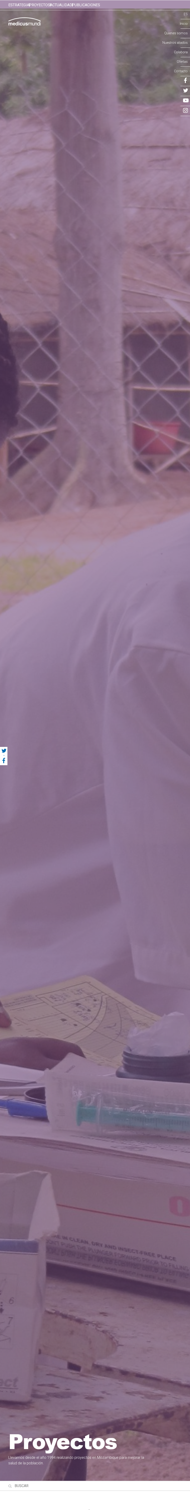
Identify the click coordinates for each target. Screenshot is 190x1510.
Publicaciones (86, 5)
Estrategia (18, 5)
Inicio (184, 23)
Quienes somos (176, 33)
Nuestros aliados (175, 42)
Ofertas (182, 61)
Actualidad (61, 5)
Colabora (181, 52)
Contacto (181, 71)
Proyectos (39, 5)
